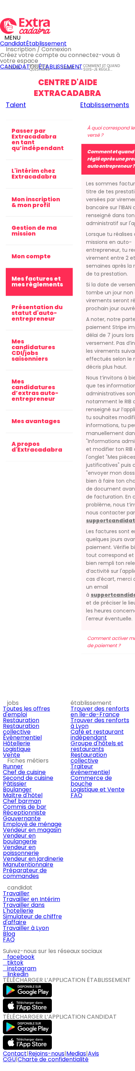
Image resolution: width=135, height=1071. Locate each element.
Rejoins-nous (46, 1053)
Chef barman (22, 801)
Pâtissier (15, 784)
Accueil (13, 68)
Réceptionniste (24, 812)
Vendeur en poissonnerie (21, 850)
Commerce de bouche (91, 781)
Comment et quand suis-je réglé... (101, 67)
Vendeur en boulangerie (20, 838)
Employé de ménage (32, 824)
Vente (11, 755)
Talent (68, 68)
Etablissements (104, 105)
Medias (76, 1053)
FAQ (76, 795)
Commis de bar (24, 807)
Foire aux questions (40, 67)
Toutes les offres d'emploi (26, 712)
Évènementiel (22, 737)
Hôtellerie (16, 743)
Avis (93, 1053)
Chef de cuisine (24, 772)
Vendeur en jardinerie (33, 859)
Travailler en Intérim (31, 899)
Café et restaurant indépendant (97, 735)
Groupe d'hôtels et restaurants (97, 746)
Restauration (21, 720)
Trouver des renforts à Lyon (100, 723)
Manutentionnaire (28, 864)
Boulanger (17, 789)
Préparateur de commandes (25, 873)
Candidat (13, 43)
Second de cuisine (28, 778)
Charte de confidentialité (53, 1059)
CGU (9, 1059)
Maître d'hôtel (22, 795)
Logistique (17, 749)
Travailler (16, 893)
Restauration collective (21, 729)
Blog (9, 934)
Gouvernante (22, 818)
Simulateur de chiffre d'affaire (32, 919)
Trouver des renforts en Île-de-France (100, 712)
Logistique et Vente (98, 789)
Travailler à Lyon (26, 928)
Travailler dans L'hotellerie (24, 908)
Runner (13, 766)
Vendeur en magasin (32, 830)
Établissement (46, 43)
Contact (15, 1053)
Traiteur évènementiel (90, 769)
